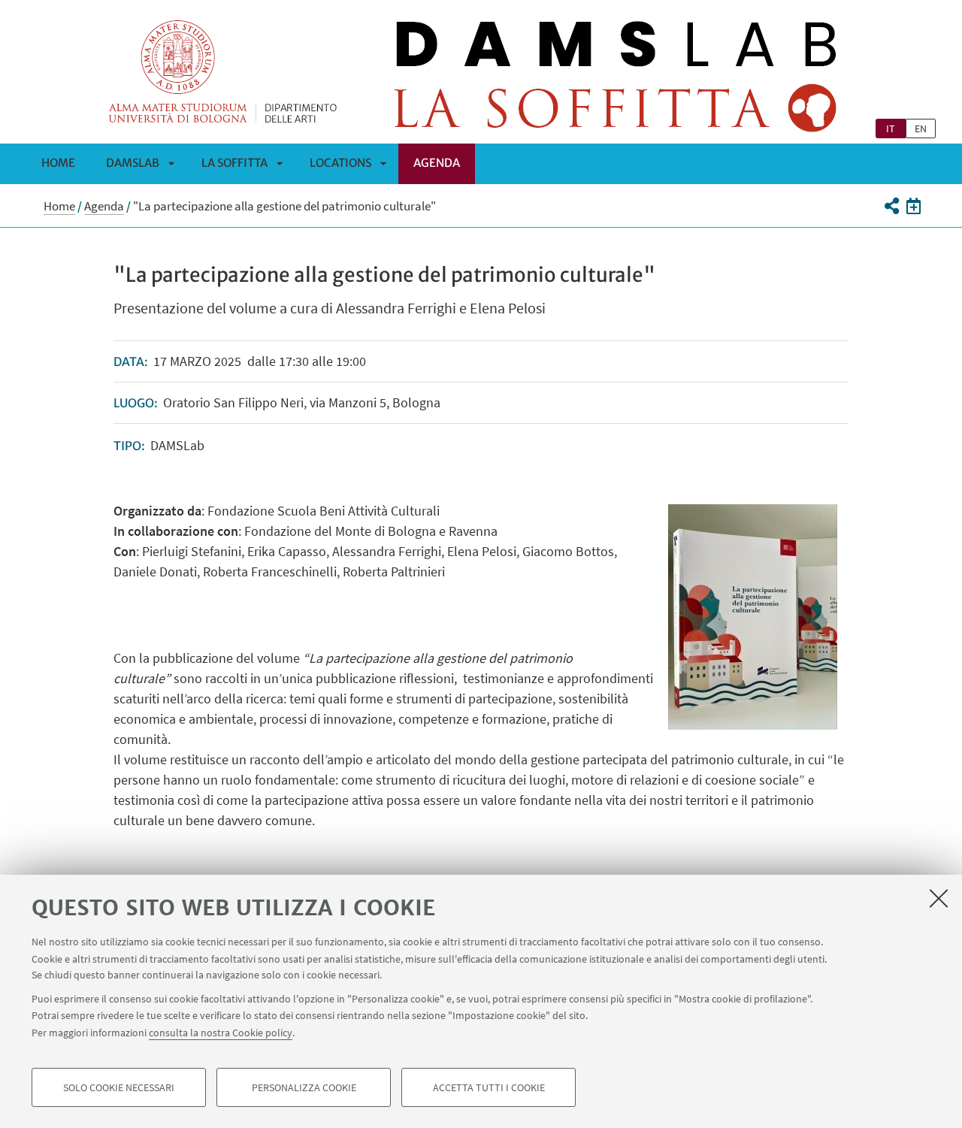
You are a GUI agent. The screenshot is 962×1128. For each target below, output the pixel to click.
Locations (340, 163)
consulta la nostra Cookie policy (220, 1032)
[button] (891, 206)
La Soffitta (234, 163)
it (890, 128)
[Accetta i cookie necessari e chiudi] (939, 898)
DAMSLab (132, 163)
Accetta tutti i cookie (489, 1087)
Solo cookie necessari (118, 1087)
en (921, 128)
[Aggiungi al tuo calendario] (913, 206)
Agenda (436, 163)
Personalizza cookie (304, 1087)
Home (58, 163)
